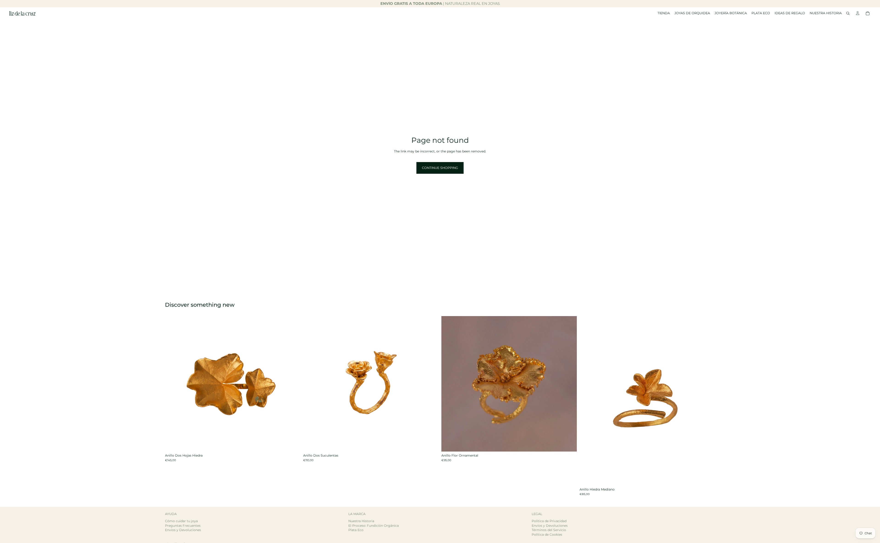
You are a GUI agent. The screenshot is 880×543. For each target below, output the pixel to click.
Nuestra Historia (361, 521)
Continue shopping (440, 168)
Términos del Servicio (549, 530)
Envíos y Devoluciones (183, 530)
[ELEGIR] (293, 444)
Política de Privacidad (549, 521)
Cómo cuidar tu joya (181, 521)
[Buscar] (848, 13)
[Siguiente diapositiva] (293, 384)
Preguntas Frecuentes (183, 525)
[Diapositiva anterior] (172, 384)
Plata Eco (355, 530)
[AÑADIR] (431, 444)
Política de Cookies (547, 534)
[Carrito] (868, 13)
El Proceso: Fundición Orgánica (373, 525)
